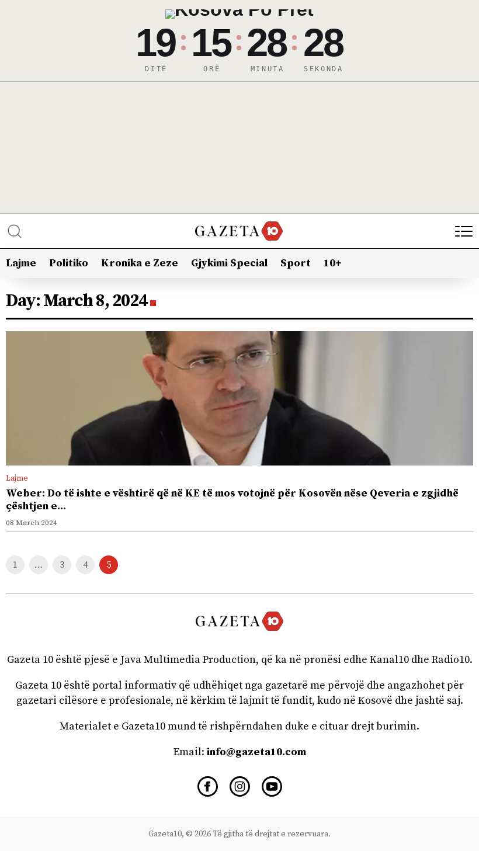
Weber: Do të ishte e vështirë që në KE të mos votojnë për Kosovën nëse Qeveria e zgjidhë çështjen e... (232, 500)
